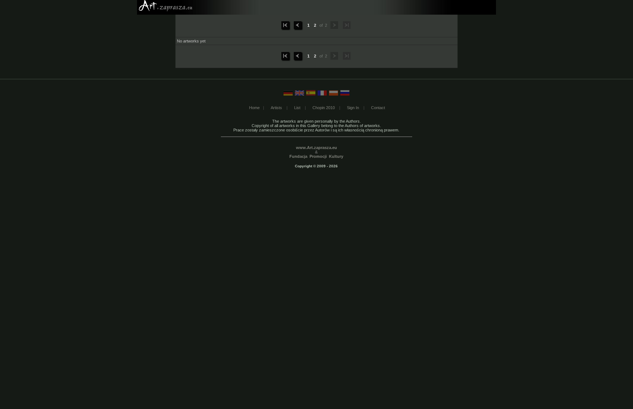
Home (254, 107)
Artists (276, 107)
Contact (378, 107)
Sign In (353, 107)
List (297, 107)
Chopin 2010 (323, 107)
